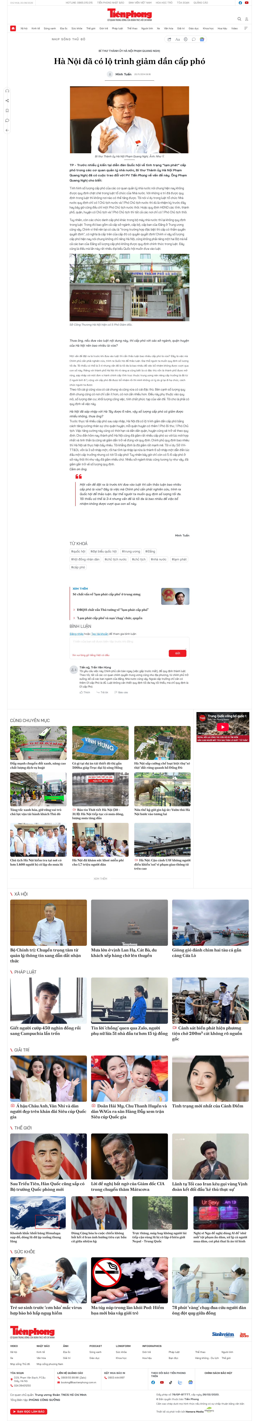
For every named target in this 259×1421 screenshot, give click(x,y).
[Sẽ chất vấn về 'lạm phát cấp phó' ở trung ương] (175, 596)
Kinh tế (36, 28)
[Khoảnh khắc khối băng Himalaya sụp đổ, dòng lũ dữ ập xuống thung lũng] (38, 1213)
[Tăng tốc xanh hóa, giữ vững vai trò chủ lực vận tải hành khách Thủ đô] (38, 789)
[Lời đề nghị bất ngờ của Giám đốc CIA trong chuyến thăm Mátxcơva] (129, 1156)
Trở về (7, 130)
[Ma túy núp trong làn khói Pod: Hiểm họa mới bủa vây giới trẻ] (129, 1280)
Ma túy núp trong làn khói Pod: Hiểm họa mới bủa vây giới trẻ (127, 1310)
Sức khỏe (77, 28)
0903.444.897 (116, 1377)
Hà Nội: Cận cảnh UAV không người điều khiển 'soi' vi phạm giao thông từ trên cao (162, 864)
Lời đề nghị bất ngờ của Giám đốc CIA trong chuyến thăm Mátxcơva (127, 1186)
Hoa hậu (222, 28)
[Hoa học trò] (244, 1335)
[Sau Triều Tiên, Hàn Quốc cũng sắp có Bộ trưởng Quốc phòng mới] (48, 1156)
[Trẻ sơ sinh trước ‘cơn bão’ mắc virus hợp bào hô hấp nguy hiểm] (48, 1280)
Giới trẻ (104, 28)
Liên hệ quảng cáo (70, 1373)
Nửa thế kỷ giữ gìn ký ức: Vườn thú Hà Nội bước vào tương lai (162, 812)
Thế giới (90, 28)
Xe (158, 28)
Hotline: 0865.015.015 (79, 2)
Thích (87, 692)
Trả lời (104, 692)
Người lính (147, 28)
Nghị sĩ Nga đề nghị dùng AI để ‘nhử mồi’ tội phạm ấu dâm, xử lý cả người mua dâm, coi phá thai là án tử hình (220, 1237)
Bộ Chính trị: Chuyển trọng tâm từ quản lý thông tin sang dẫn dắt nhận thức (45, 955)
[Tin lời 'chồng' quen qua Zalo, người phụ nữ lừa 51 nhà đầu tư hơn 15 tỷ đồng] (129, 1001)
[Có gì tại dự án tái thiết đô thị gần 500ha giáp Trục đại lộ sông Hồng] (100, 743)
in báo (185, 39)
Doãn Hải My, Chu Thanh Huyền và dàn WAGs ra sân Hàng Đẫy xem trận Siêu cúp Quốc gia (129, 1111)
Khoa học (208, 28)
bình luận (193, 39)
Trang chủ (13, 28)
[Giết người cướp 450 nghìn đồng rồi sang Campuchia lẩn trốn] (48, 1001)
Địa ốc (63, 28)
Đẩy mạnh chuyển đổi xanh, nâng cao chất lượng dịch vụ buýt (38, 765)
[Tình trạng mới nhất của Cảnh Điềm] (210, 1079)
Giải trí (181, 28)
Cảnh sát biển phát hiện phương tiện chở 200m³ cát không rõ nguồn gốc (207, 1033)
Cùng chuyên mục (30, 720)
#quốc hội (78, 551)
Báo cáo (123, 692)
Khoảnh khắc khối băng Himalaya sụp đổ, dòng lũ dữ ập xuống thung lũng (35, 1237)
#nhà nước (158, 559)
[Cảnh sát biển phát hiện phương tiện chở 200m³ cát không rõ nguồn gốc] (210, 1001)
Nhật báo (43, 1346)
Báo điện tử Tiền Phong (129, 14)
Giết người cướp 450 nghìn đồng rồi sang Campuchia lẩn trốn (45, 1030)
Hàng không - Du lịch (207, 1358)
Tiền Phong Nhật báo (110, 2)
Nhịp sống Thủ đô (69, 39)
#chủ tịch (139, 559)
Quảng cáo (201, 2)
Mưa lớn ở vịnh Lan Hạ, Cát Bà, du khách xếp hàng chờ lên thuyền (124, 952)
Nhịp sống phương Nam (50, 1364)
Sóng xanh (50, 28)
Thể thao (132, 28)
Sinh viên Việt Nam (140, 2)
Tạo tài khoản (99, 634)
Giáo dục (194, 28)
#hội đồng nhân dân (85, 559)
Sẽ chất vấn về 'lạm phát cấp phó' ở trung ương (106, 594)
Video (234, 28)
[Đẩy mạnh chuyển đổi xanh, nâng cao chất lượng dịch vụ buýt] (38, 743)
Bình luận (7, 120)
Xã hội (24, 28)
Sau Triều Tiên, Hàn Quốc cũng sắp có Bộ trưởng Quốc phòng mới (47, 1186)
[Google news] (192, 1382)
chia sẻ (169, 39)
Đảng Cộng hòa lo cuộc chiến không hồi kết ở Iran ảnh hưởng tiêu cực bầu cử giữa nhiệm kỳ (99, 1237)
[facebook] (240, 3)
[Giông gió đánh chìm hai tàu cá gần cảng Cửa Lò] (210, 923)
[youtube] (247, 3)
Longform (123, 1346)
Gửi (177, 653)
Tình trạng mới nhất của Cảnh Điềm (207, 1106)
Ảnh (65, 1346)
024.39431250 (22, 1385)
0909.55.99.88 (70, 1377)
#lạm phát (179, 559)
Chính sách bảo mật (218, 1373)
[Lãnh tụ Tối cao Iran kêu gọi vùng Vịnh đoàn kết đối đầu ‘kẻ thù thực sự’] (210, 1156)
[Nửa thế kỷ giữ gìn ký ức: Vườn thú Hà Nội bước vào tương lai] (162, 789)
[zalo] (182, 1382)
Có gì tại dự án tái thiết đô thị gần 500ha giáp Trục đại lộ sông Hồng (97, 765)
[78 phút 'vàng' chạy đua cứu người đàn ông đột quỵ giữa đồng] (210, 1280)
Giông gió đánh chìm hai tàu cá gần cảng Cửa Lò (206, 952)
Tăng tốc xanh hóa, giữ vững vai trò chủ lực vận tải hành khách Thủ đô (35, 812)
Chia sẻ (7, 100)
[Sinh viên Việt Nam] (223, 1335)
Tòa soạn (183, 2)
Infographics (152, 1346)
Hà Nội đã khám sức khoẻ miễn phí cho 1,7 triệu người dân (98, 862)
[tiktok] (172, 1382)
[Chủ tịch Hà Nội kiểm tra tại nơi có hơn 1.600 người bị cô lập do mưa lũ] (38, 840)
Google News (201, 39)
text (177, 39)
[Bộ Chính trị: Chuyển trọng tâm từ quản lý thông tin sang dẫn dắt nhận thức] (48, 923)
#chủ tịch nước (116, 559)
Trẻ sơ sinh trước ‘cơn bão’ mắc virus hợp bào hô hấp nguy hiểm (46, 1310)
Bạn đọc (173, 1358)
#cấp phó (78, 567)
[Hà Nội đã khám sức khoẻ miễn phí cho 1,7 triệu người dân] (100, 840)
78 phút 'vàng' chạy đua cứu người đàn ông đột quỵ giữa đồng (209, 1310)
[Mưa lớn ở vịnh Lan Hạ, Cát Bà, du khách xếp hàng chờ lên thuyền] (129, 923)
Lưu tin (7, 110)
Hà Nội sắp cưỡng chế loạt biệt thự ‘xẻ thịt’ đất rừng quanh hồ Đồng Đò (162, 765)
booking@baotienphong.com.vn (78, 1382)
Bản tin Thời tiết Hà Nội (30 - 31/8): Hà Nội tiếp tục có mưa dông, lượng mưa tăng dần (98, 814)
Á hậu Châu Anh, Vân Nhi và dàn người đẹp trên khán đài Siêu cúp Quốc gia (48, 1111)
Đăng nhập (77, 634)
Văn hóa (168, 28)
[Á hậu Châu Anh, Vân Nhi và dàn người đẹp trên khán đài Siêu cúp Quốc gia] (48, 1079)
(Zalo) (83, 1377)
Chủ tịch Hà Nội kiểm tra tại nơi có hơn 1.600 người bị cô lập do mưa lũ (36, 862)
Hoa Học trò (164, 2)
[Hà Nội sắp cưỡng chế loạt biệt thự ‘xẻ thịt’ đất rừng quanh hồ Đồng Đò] (162, 743)
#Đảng (150, 551)
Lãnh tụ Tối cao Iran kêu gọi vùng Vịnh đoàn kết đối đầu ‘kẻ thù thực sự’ (210, 1186)
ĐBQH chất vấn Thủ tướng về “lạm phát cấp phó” (113, 610)
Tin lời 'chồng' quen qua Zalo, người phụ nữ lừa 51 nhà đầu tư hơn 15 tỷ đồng (129, 1030)
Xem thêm (246, 28)
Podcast (96, 1346)
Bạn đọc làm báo (30, 1411)
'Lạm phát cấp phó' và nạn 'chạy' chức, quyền (109, 618)
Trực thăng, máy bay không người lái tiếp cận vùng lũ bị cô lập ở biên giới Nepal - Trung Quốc (159, 1237)
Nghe (7, 90)
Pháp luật (117, 28)
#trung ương (131, 551)
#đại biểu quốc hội (104, 551)
